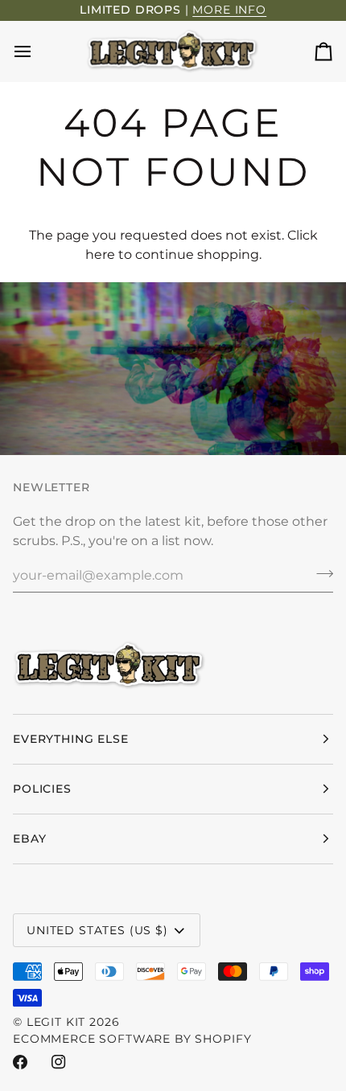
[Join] (320, 573)
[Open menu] (37, 51)
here (100, 254)
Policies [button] (42, 788)
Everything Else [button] (71, 739)
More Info (229, 9)
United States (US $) (97, 930)
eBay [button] (29, 838)
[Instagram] (58, 1062)
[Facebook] (20, 1062)
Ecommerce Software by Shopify (132, 1039)
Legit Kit (56, 1022)
